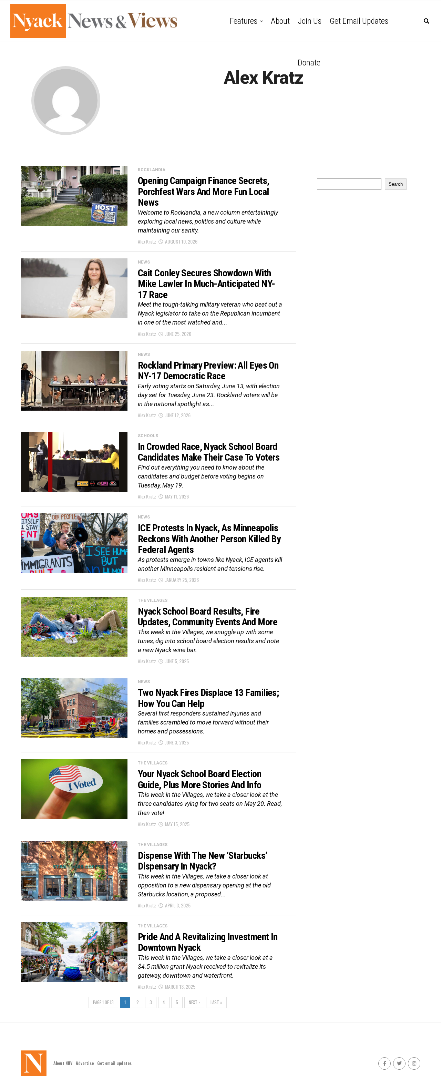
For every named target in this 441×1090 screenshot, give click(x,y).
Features (243, 21)
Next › (194, 1002)
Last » (216, 1002)
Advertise (85, 1063)
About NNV (62, 1063)
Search (396, 184)
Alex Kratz (147, 241)
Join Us (309, 21)
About (280, 21)
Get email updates (359, 21)
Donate (309, 63)
